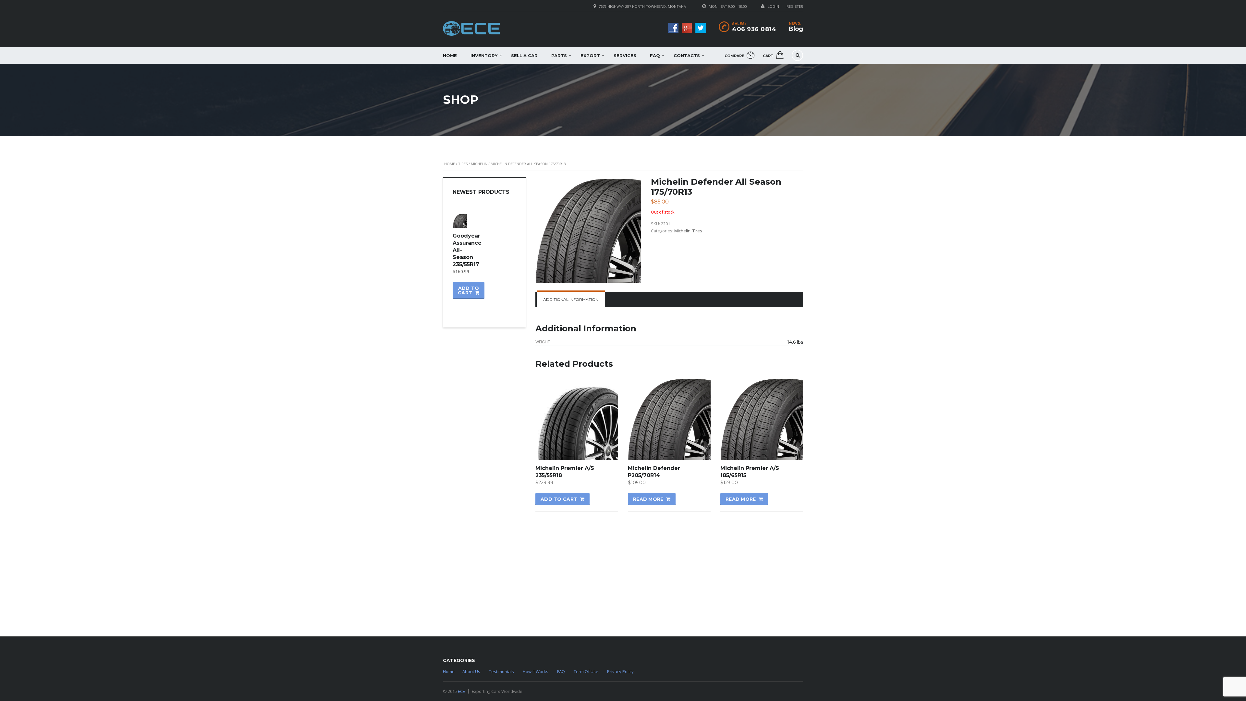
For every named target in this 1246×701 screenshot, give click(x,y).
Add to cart (559, 499)
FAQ (655, 55)
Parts (559, 55)
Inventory (483, 55)
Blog (796, 28)
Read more (648, 499)
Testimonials (501, 671)
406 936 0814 (754, 29)
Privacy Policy (620, 671)
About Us (471, 671)
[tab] (571, 299)
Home (450, 55)
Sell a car (524, 55)
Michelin (479, 163)
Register (795, 6)
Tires (463, 163)
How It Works (535, 671)
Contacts (687, 55)
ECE (461, 691)
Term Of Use (586, 671)
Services (625, 55)
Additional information (570, 299)
